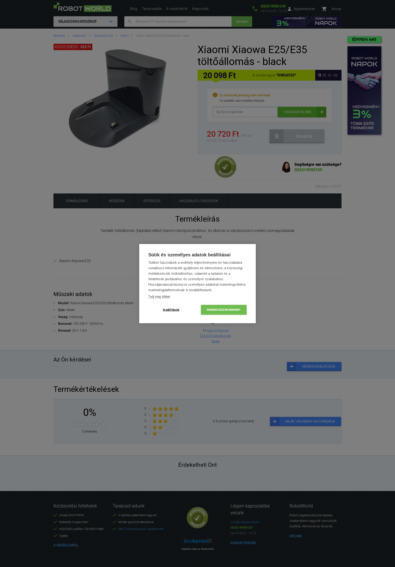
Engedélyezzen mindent (223, 309)
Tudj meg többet (159, 296)
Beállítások (171, 310)
